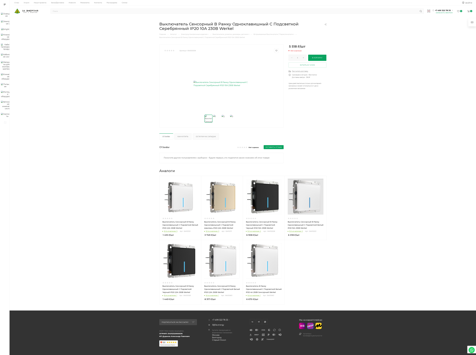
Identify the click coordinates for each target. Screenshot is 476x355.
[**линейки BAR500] (5, 122)
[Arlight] (5, 29)
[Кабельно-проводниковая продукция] (5, 47)
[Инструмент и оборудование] (5, 95)
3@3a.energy (218, 325)
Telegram (258, 322)
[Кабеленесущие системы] (5, 56)
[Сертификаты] (5, 115)
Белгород (217, 337)
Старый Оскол (219, 340)
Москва (215, 335)
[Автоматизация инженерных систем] (5, 106)
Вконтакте (252, 322)
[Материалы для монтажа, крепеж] (5, 66)
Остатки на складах (206, 136)
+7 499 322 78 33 (443, 10)
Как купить (183, 136)
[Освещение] (5, 15)
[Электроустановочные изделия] (5, 23)
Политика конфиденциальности (312, 335)
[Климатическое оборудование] (5, 77)
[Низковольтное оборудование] (5, 37)
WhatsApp (265, 322)
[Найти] (421, 11)
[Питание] (5, 86)
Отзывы (166, 136)
